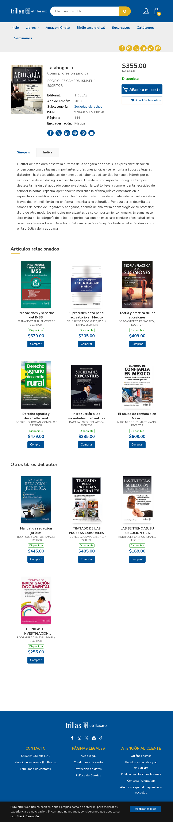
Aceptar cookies (145, 809)
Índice (47, 152)
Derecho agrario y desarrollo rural (36, 416)
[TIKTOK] (150, 48)
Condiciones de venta (88, 762)
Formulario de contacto (35, 769)
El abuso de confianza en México (137, 416)
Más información (28, 816)
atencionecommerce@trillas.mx (36, 762)
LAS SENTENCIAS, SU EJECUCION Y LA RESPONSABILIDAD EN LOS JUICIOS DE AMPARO (137, 530)
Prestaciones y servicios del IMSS (36, 315)
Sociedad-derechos (88, 106)
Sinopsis (23, 152)
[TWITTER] (136, 48)
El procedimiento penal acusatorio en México (86, 315)
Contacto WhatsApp (141, 781)
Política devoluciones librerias (141, 774)
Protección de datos (88, 769)
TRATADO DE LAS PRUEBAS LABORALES (86, 530)
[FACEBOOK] (122, 48)
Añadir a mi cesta (144, 89)
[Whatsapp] (158, 48)
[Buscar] (125, 11)
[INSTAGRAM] (129, 48)
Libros (31, 27)
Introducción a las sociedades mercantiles (86, 416)
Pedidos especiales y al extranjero (141, 765)
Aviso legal (88, 756)
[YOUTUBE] (143, 48)
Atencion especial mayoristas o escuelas (141, 790)
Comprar (36, 344)
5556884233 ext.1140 (35, 756)
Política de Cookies (88, 775)
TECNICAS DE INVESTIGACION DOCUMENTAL (36, 631)
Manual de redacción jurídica (36, 530)
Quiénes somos (141, 756)
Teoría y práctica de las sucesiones (137, 315)
